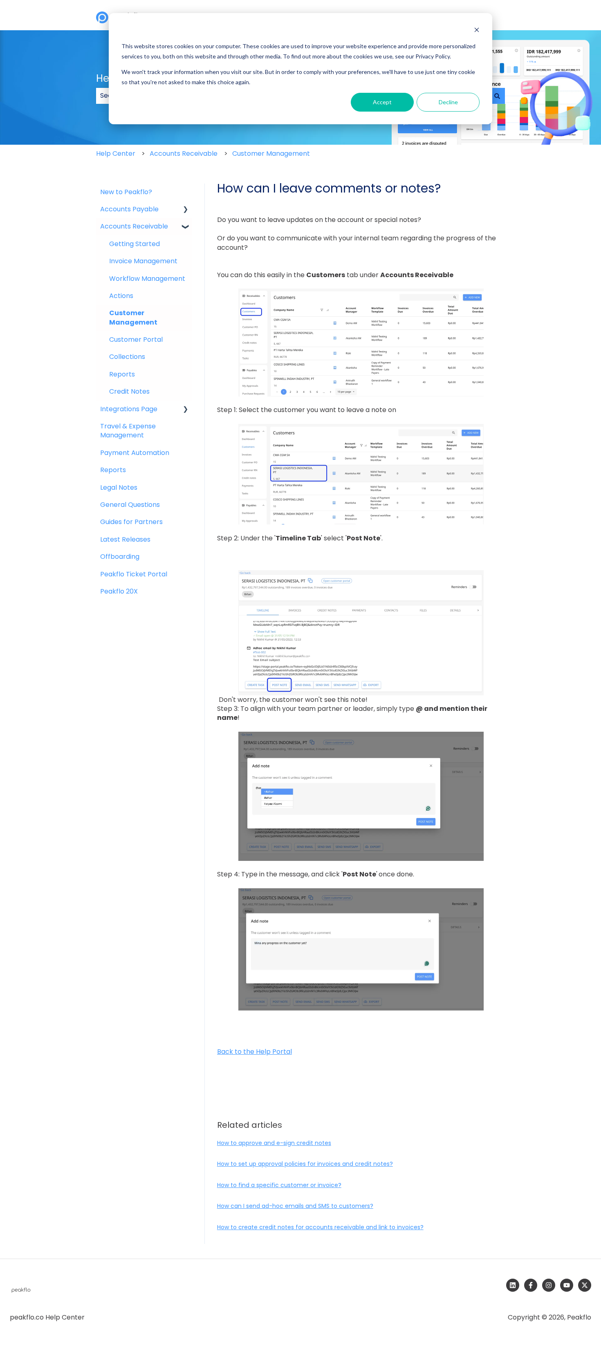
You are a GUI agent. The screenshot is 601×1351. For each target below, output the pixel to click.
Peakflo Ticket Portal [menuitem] (133, 574)
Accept (382, 102)
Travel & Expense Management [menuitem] (128, 430)
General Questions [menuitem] (130, 504)
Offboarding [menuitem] (119, 556)
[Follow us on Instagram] (548, 1285)
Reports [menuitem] (122, 374)
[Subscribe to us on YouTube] (566, 1285)
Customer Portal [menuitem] (136, 339)
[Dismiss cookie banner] (477, 31)
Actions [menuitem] (121, 295)
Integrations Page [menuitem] (128, 409)
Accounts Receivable (184, 153)
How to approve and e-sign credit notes (274, 1143)
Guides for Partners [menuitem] (131, 522)
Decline (448, 102)
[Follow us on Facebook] (530, 1285)
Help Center (115, 153)
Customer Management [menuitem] (133, 317)
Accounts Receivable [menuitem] (134, 226)
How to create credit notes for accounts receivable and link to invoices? (320, 1227)
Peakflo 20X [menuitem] (119, 591)
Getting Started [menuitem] (134, 244)
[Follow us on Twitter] (584, 1285)
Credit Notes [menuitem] (129, 391)
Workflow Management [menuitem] (147, 278)
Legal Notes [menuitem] (118, 487)
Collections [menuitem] (127, 356)
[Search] (497, 95)
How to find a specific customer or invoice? (279, 1185)
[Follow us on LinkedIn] (512, 1285)
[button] (185, 210)
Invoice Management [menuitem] (143, 261)
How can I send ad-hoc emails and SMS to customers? (295, 1206)
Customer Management (271, 153)
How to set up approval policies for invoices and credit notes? (305, 1164)
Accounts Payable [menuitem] (129, 209)
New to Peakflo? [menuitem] (126, 192)
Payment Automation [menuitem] (134, 452)
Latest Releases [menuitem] (125, 539)
